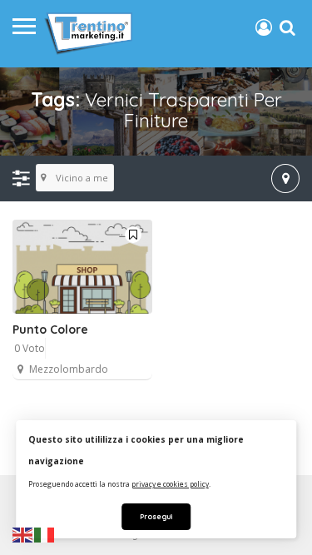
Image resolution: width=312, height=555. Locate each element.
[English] (23, 534)
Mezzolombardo (68, 369)
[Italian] (45, 534)
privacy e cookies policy (170, 483)
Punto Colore (50, 329)
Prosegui (156, 516)
